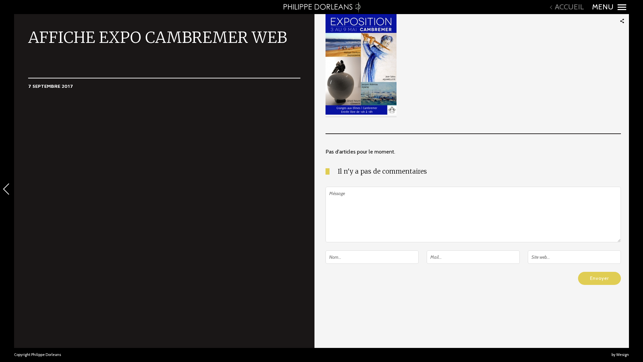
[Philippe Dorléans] (321, 7)
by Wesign (620, 354)
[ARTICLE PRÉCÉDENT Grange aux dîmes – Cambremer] (7, 189)
